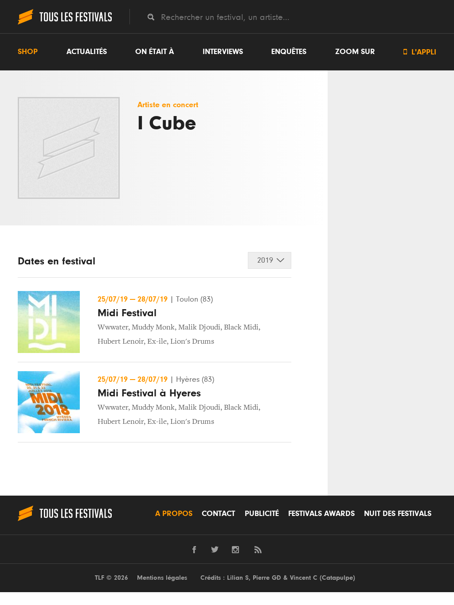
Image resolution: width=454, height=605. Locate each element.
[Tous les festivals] (65, 23)
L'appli (419, 52)
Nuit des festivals (397, 514)
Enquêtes (288, 52)
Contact (218, 514)
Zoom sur (355, 52)
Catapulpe (337, 577)
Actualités (87, 52)
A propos (173, 514)
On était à (154, 52)
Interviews (223, 52)
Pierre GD (267, 577)
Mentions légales (162, 577)
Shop (28, 52)
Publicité (262, 514)
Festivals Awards (321, 514)
